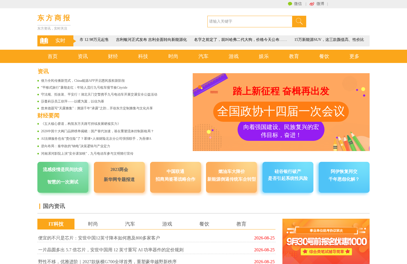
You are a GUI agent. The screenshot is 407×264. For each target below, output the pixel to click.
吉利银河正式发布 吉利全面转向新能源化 (150, 40)
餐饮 (324, 56)
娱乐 (264, 56)
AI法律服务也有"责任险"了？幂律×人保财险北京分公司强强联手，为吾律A (96, 139)
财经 (113, 56)
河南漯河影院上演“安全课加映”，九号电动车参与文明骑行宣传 (87, 153)
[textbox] (249, 21)
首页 (53, 56)
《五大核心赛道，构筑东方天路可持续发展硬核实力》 (81, 124)
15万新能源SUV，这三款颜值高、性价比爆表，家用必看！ (343, 40)
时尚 (173, 56)
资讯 (83, 56)
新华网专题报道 (119, 179)
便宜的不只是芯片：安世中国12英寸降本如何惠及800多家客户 (99, 238)
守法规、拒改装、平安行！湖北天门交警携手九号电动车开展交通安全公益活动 (99, 94)
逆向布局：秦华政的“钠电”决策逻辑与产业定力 (75, 146)
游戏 (234, 56)
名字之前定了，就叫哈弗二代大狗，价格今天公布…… (239, 40)
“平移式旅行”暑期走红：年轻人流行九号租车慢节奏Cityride (84, 87)
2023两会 (119, 169)
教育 (294, 56)
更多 (354, 56)
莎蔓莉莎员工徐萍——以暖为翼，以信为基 (72, 101)
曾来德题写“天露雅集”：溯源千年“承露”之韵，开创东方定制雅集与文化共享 (97, 108)
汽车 (203, 56)
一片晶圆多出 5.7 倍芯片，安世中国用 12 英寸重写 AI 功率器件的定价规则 (111, 249)
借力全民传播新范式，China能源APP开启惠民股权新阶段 (83, 81)
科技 (143, 56)
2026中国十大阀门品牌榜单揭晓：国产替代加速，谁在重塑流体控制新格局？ (97, 131)
